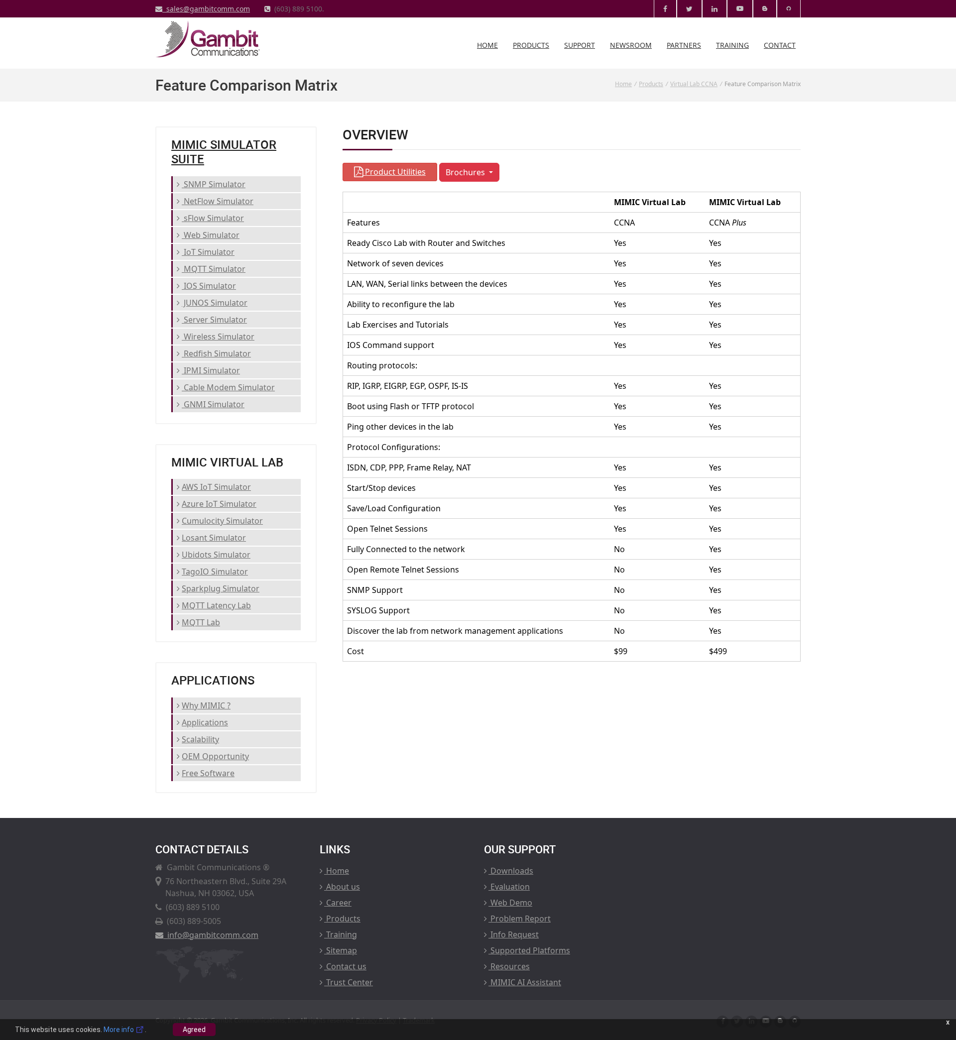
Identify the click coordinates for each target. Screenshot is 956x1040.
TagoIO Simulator (215, 571)
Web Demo (510, 902)
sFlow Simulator (213, 218)
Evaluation (509, 886)
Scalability (200, 739)
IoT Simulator (208, 251)
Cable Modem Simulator (228, 387)
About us (342, 886)
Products (531, 45)
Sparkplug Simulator (220, 588)
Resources (509, 966)
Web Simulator (210, 235)
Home (487, 45)
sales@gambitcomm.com (206, 8)
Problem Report (519, 918)
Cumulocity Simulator (222, 520)
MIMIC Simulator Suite (223, 151)
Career (338, 902)
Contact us (345, 966)
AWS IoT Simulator (216, 486)
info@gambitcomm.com (210, 934)
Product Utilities (394, 171)
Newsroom (631, 45)
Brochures (466, 172)
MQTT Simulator (213, 268)
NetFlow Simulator (217, 201)
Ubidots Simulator (216, 554)
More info (119, 1030)
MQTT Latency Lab (216, 605)
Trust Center (348, 982)
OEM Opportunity (215, 756)
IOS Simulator (209, 285)
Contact (780, 45)
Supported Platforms (529, 950)
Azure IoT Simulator (219, 503)
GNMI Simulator (213, 404)
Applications (205, 722)
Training (732, 45)
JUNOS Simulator (214, 302)
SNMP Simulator (213, 184)
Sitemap (340, 950)
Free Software (208, 773)
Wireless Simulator (218, 336)
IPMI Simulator (211, 370)
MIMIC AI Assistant (524, 982)
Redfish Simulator (216, 353)
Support (579, 45)
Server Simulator (214, 319)
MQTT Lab (201, 622)
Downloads (510, 870)
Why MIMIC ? (206, 705)
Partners (684, 45)
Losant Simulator (214, 537)
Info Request (513, 934)
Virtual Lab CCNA (693, 84)
